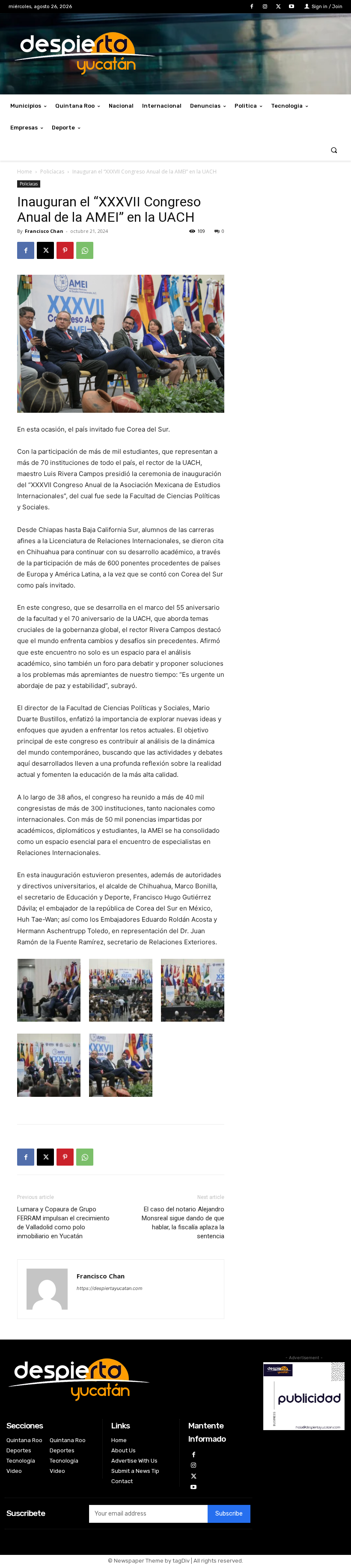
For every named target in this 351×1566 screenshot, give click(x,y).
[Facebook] (251, 6)
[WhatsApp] (84, 250)
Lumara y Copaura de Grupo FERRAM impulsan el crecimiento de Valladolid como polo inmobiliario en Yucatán (63, 1222)
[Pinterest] (65, 250)
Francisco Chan (44, 231)
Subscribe (229, 1513)
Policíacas (52, 171)
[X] (278, 6)
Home (24, 171)
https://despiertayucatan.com (110, 1288)
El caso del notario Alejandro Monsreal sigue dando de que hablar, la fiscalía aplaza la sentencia (183, 1222)
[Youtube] (291, 6)
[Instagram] (264, 6)
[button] (334, 150)
